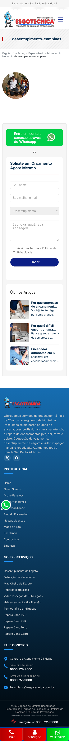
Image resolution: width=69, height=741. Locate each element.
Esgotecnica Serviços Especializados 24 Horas (30, 53)
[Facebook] (16, 458)
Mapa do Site (12, 526)
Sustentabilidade (14, 508)
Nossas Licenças (14, 520)
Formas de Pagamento (35, 708)
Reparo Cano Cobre (16, 633)
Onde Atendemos (15, 501)
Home (5, 56)
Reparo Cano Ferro (15, 627)
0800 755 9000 (21, 680)
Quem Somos (12, 489)
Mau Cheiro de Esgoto (18, 583)
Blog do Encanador (16, 514)
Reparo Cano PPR (15, 621)
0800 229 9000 (21, 669)
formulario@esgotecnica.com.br (32, 687)
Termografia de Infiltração (20, 608)
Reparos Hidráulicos (16, 589)
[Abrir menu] (60, 19)
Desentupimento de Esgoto (21, 570)
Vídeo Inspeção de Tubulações (23, 596)
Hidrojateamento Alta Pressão (22, 602)
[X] (7, 458)
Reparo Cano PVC (15, 614)
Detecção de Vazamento (19, 577)
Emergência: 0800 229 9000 (38, 722)
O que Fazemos (14, 495)
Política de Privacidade (40, 711)
